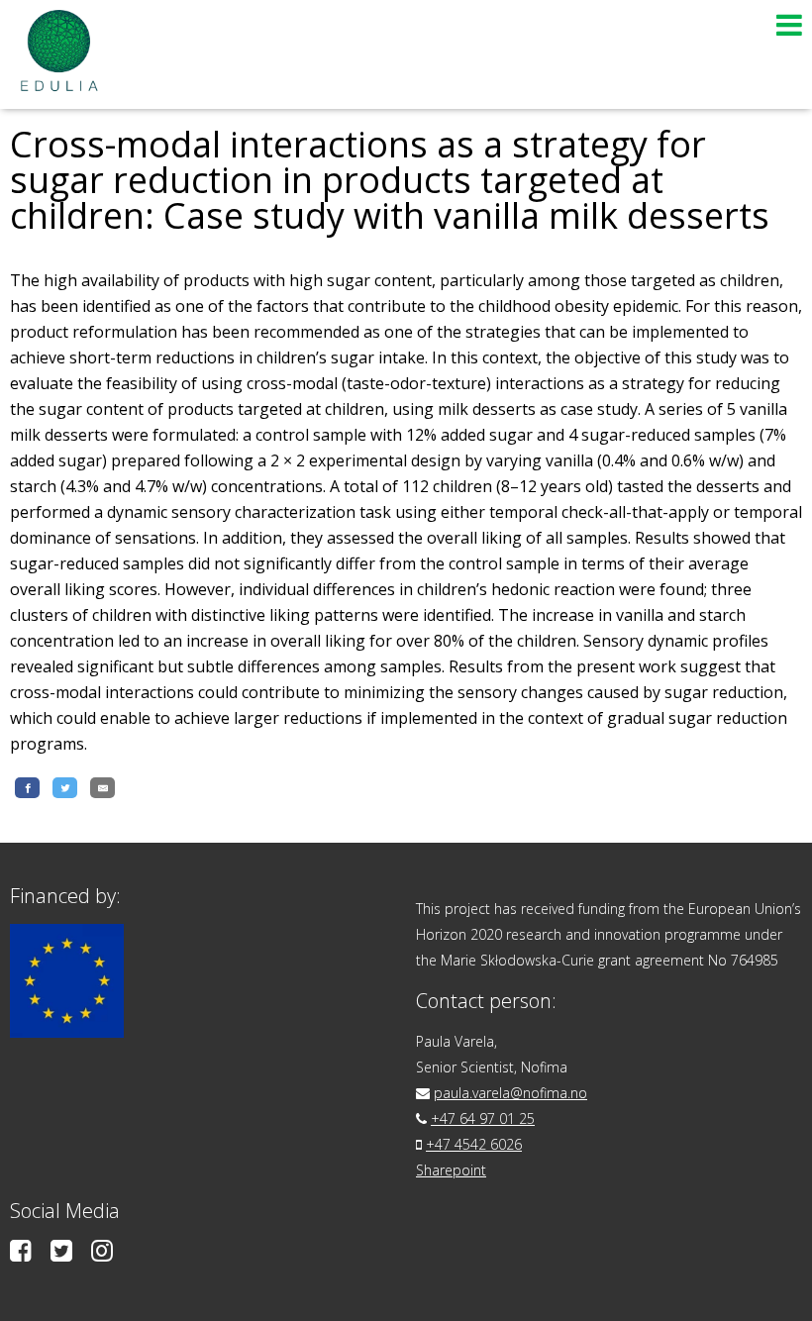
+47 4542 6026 (474, 1144)
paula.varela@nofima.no (510, 1092)
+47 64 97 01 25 (483, 1118)
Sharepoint (451, 1170)
